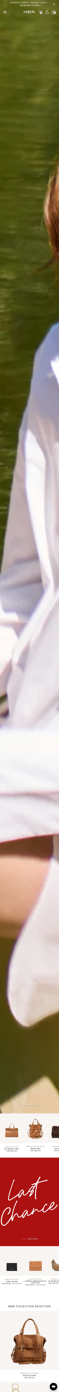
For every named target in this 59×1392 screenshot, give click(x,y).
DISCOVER (33, 1239)
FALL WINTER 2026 (33, 1105)
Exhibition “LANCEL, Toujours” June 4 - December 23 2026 (29, 4)
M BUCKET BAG (29, 1375)
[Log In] (47, 12)
